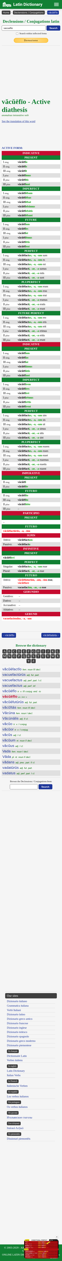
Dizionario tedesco (17, 1032)
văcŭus (12, 746)
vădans (18, 762)
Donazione (31, 40)
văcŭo (14, 724)
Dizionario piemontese (19, 1045)
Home (6, 12)
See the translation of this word (18, 121)
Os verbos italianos (17, 1106)
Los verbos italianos (18, 1096)
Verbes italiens (15, 1060)
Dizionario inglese (17, 1027)
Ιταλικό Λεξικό (15, 1128)
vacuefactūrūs (20, 674)
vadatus (18, 773)
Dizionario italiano (17, 1001)
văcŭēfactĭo (21, 669)
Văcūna (17, 713)
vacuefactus (22, 680)
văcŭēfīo (53, 12)
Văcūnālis (15, 718)
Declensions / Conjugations (29, 12)
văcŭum (17, 740)
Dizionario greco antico (19, 1018)
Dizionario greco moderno (21, 1040)
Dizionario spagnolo (18, 1036)
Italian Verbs (13, 1075)
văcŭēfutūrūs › (51, 635)
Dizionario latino (16, 1014)
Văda (16, 757)
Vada (15, 751)
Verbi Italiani (14, 1010)
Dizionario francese (17, 1023)
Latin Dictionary (16, 1070)
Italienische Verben (17, 1085)
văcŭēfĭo (21, 691)
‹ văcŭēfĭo (8, 635)
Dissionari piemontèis (18, 1138)
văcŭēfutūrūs (20, 702)
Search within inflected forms (33, 33)
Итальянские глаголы (19, 1117)
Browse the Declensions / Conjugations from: (31, 781)
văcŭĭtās (19, 707)
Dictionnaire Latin (17, 1055)
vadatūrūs (17, 767)
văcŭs (11, 735)
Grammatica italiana (18, 1005)
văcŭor (15, 729)
